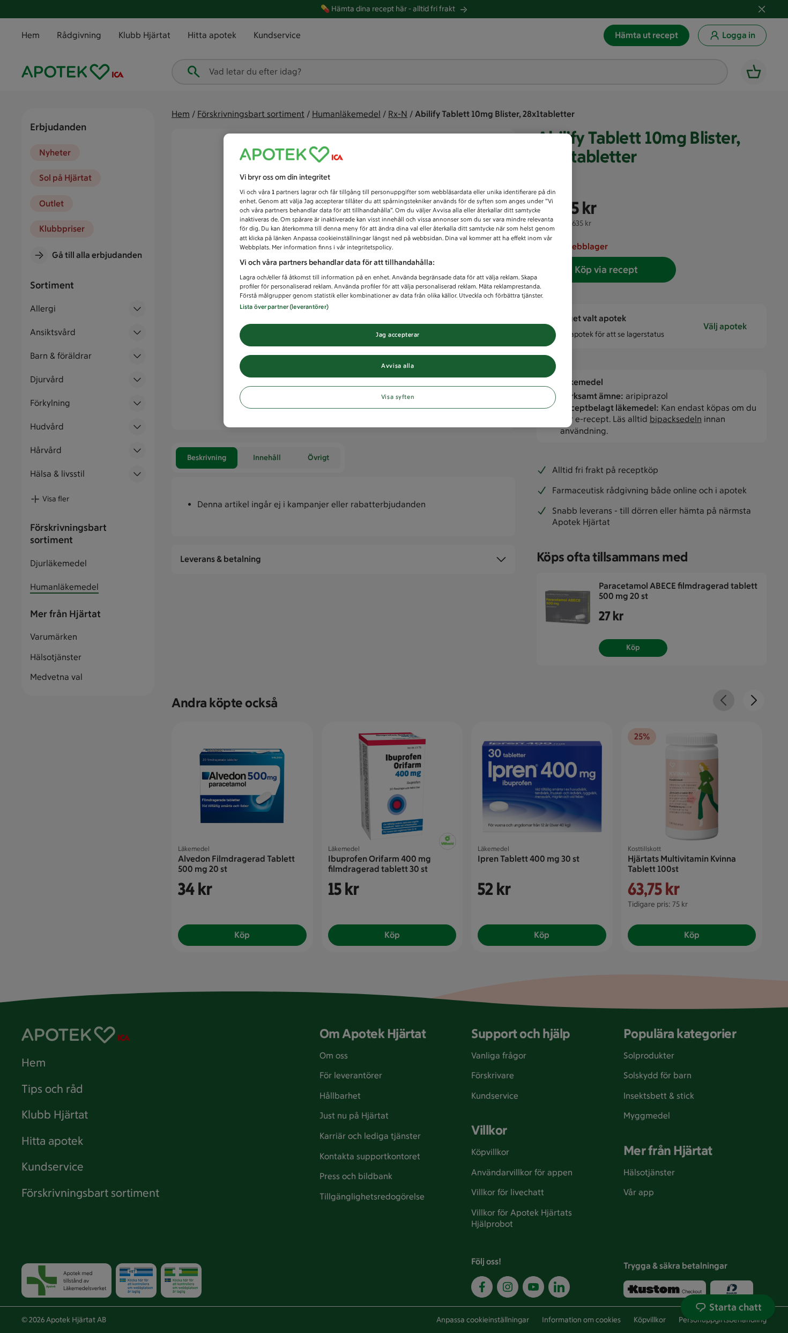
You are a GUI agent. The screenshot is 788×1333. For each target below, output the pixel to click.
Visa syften (397, 397)
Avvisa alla (397, 365)
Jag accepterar (398, 334)
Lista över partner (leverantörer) (284, 306)
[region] (398, 281)
